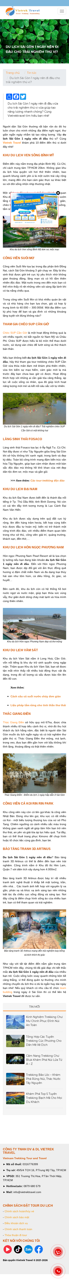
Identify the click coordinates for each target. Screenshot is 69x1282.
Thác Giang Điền (13, 722)
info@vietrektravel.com (7, 3)
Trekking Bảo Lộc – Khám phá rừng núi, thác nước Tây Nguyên (43, 1079)
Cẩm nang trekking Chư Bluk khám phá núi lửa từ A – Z (44, 1060)
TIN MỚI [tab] (34, 1006)
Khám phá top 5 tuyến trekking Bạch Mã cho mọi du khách (44, 1098)
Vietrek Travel (12, 142)
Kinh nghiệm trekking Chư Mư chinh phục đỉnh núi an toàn (44, 1021)
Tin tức (31, 73)
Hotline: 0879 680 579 (15, 3)
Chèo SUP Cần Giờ (15, 332)
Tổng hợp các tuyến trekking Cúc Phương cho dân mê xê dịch (44, 1041)
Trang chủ (13, 73)
